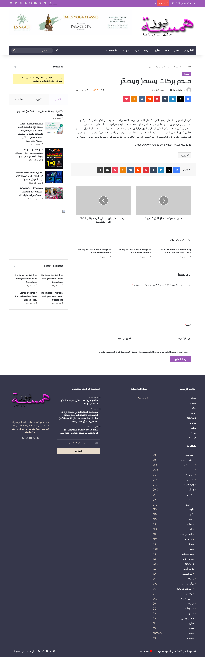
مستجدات (189, 608)
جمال (176, 50)
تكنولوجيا (190, 474)
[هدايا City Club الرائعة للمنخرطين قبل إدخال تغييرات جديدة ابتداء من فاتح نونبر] (54, 158)
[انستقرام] (27, 438)
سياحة (191, 529)
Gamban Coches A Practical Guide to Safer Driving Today (26, 296)
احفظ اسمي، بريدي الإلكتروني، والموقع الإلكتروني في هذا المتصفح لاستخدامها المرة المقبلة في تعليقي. (144, 352)
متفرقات (190, 578)
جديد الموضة (188, 484)
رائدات (189, 593)
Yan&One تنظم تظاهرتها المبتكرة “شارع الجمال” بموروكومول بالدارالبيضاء (31, 191)
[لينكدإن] (172, 99)
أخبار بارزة (189, 454)
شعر (190, 499)
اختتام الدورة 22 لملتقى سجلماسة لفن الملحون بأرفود (40, 113)
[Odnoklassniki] (134, 99)
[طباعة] (100, 170)
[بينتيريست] (157, 99)
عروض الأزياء (188, 559)
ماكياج (189, 504)
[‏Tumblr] (165, 99)
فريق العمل (15, 651)
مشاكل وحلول (187, 618)
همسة (177, 66)
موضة (136, 50)
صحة (167, 50)
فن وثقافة (191, 418)
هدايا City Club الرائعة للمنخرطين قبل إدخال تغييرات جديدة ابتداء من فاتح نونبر (29, 153)
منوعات (147, 50)
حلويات (192, 403)
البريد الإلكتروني (183, 338)
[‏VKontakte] (142, 99)
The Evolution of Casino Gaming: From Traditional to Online (175, 251)
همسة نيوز (144, 651)
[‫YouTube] (30, 438)
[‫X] (180, 99)
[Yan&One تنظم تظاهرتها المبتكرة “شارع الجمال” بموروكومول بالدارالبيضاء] (54, 193)
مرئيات (193, 422)
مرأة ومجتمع (188, 583)
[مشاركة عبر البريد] (107, 170)
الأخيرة (39, 99)
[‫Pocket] (126, 99)
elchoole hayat (178, 90)
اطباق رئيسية (188, 464)
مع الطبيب (187, 573)
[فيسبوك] (188, 99)
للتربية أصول (188, 568)
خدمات (188, 539)
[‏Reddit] (149, 99)
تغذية (191, 469)
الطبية (183, 155)
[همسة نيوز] (166, 26)
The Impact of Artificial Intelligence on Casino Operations (127, 3)
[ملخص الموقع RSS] (23, 438)
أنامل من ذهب (187, 459)
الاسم (188, 324)
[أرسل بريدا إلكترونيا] (171, 90)
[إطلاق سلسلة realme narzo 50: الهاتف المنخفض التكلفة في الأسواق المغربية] (54, 177)
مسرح (191, 613)
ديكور (193, 408)
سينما (191, 544)
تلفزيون (190, 479)
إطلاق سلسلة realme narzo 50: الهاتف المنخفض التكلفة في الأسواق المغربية (29, 176)
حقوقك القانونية (184, 588)
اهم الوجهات (186, 534)
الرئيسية (187, 50)
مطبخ (157, 50)
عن (23, 651)
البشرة (189, 494)
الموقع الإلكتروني (123, 338)
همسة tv (110, 50)
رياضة (193, 413)
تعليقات (19, 99)
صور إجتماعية (185, 598)
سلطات (190, 524)
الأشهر (58, 99)
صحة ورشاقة (188, 554)
